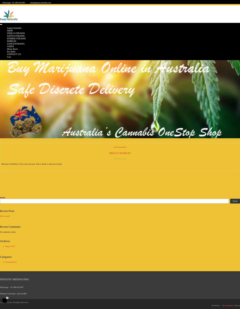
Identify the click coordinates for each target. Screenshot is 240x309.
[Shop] (216, 7)
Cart (9, 57)
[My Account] (224, 7)
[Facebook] (227, 7)
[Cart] (220, 7)
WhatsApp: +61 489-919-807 (13, 3)
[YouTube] (234, 7)
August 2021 (10, 246)
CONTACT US (14, 54)
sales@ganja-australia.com (40, 3)
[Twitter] (231, 7)
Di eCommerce (228, 305)
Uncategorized (120, 147)
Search (2, 198)
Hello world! (120, 153)
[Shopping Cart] (4, 300)
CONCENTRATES (15, 43)
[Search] (238, 7)
